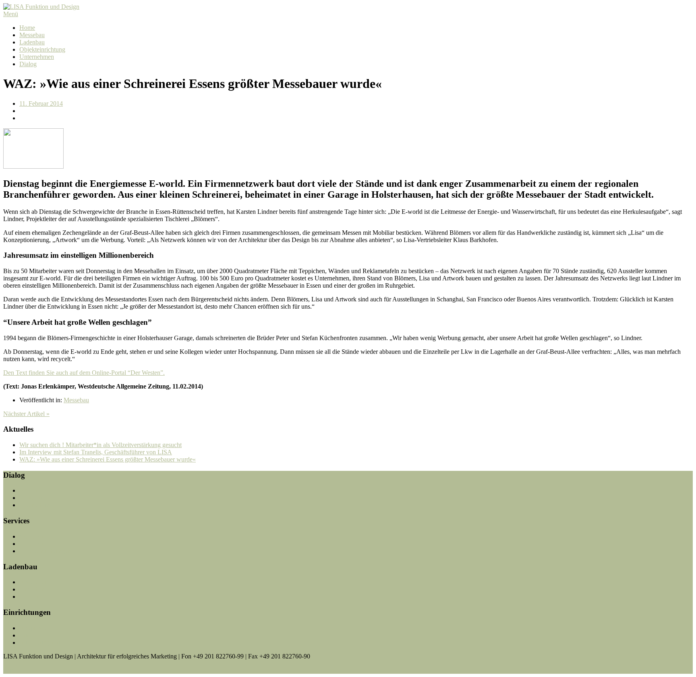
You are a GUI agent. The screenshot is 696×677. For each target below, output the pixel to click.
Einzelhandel (35, 589)
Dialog (28, 64)
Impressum (33, 497)
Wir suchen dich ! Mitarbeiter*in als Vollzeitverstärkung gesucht (100, 444)
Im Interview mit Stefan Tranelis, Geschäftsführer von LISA (95, 452)
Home (27, 27)
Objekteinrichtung (42, 49)
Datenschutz (35, 504)
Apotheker (32, 582)
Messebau (32, 34)
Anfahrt (29, 490)
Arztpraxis (32, 628)
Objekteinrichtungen (45, 550)
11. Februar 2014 (41, 103)
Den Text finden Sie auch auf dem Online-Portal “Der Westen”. (84, 372)
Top (8, 670)
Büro (25, 635)
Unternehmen (36, 56)
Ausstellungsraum (42, 642)
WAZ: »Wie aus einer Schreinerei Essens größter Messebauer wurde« (107, 459)
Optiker (29, 596)
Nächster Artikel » (26, 413)
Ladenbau (32, 42)
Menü (10, 13)
